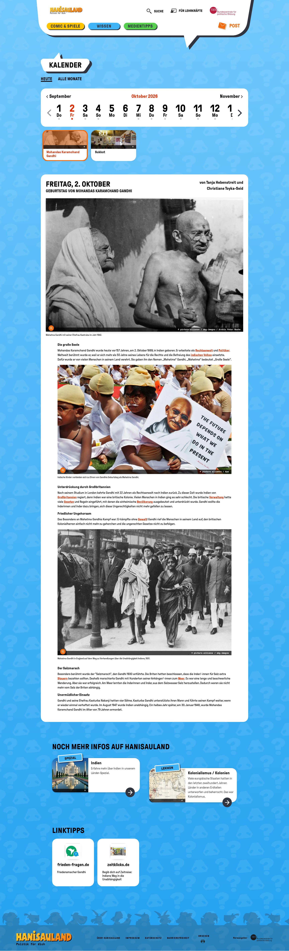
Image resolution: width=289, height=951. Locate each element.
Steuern (63, 678)
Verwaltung (216, 497)
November (230, 96)
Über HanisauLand (108, 938)
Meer (181, 678)
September (60, 96)
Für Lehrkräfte (190, 11)
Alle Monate (70, 79)
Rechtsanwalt (204, 350)
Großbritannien (67, 497)
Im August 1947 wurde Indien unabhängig (123, 705)
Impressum (133, 938)
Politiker (224, 350)
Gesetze (69, 501)
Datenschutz (153, 938)
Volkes (208, 355)
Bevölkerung (145, 501)
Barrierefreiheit (178, 938)
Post (234, 25)
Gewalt (142, 519)
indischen (197, 355)
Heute (46, 79)
